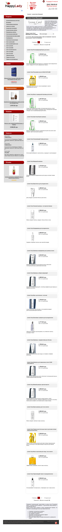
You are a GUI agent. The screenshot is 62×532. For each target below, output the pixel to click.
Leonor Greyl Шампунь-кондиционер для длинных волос (40, 250)
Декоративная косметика (12, 24)
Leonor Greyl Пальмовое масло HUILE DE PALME (38, 72)
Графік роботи (8, 137)
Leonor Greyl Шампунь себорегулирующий (37, 273)
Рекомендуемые (11, 88)
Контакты (33, 7)
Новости (8, 133)
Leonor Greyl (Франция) (37, 14)
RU (31, 8)
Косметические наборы (11, 30)
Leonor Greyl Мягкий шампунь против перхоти (38, 384)
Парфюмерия (9, 37)
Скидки (8, 63)
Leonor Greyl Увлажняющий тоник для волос (37, 139)
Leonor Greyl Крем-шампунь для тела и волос (38, 407)
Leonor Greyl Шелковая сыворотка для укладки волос (40, 317)
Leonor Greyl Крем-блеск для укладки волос (37, 183)
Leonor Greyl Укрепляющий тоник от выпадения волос (40, 473)
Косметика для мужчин (11, 28)
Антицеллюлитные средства (12, 20)
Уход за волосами (10, 41)
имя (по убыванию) (46, 36)
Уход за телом (9, 53)
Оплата (33, 4)
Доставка (33, 2)
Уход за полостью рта (11, 49)
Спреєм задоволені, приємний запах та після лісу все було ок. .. (14, 177)
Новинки (9, 111)
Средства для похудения (12, 39)
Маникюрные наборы (11, 32)
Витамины (8, 22)
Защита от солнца (10, 26)
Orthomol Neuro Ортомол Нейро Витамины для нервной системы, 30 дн (14, 79)
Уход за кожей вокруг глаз (12, 43)
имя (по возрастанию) (37, 36)
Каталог (29, 14)
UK (34, 8)
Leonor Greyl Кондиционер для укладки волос (38, 228)
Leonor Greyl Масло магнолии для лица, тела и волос (40, 451)
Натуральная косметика (11, 34)
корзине (49, 1)
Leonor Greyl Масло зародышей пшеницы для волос (39, 94)
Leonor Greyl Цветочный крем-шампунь (36, 116)
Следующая (47, 42)
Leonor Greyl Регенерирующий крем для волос (38, 49)
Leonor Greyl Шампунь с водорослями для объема (39, 340)
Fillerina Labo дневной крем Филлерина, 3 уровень (14, 124)
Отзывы (8, 162)
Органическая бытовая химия (13, 36)
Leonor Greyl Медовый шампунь (34, 161)
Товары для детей (10, 57)
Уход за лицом (9, 45)
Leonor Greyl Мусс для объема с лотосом (37, 295)
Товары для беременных (12, 59)
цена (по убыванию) (37, 37)
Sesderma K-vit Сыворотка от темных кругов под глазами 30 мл (14, 102)
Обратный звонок (51, 6)
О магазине (33, 5)
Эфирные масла (10, 55)
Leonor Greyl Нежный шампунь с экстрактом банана (39, 206)
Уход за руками (9, 51)
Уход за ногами (9, 47)
